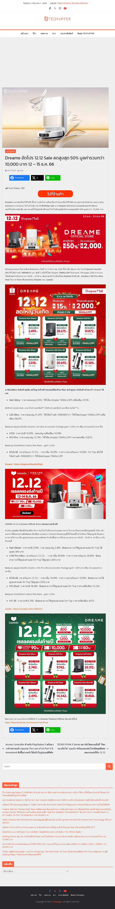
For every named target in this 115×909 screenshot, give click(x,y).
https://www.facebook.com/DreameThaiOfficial (26, 722)
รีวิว (34, 33)
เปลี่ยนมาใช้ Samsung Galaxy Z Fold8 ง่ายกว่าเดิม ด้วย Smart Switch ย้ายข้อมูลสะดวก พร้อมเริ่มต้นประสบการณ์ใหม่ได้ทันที (56, 804)
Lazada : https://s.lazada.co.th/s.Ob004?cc (24, 608)
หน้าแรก (24, 33)
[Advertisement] (57, 66)
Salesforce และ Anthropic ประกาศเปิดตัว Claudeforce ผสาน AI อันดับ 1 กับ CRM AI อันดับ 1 (42, 832)
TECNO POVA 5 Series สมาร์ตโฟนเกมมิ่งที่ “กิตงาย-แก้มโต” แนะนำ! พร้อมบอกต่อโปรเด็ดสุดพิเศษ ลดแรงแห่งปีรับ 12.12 (81, 748)
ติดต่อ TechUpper (85, 33)
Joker (22, 170)
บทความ (44, 33)
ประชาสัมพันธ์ (66, 33)
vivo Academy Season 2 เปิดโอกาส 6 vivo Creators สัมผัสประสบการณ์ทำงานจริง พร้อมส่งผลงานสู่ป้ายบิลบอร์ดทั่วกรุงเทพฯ (55, 800)
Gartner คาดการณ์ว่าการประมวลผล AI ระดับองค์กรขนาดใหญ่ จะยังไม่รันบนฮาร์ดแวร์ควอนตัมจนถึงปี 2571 (48, 827)
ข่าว (54, 33)
